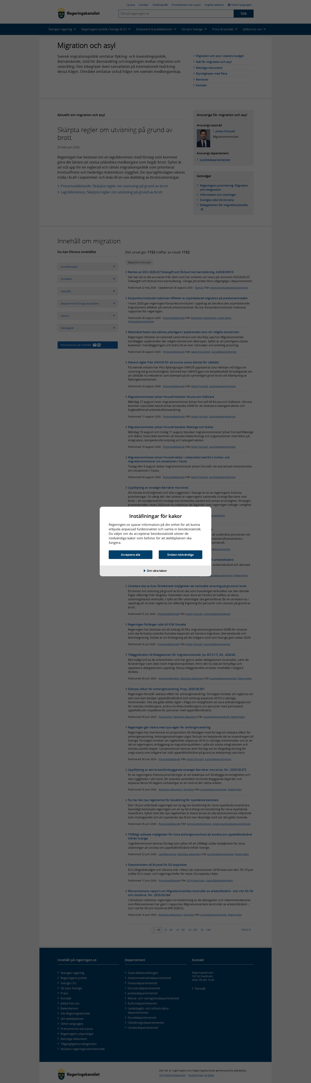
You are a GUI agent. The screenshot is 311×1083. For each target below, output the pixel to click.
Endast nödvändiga (180, 555)
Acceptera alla (130, 555)
